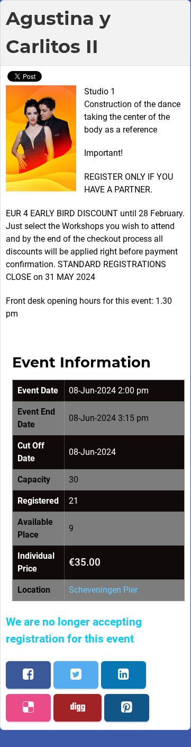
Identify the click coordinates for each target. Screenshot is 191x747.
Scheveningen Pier (103, 590)
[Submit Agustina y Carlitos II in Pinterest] (126, 708)
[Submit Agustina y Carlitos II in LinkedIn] (123, 675)
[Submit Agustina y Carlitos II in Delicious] (28, 708)
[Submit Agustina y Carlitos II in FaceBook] (28, 675)
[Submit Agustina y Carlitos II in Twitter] (75, 675)
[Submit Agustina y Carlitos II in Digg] (77, 708)
